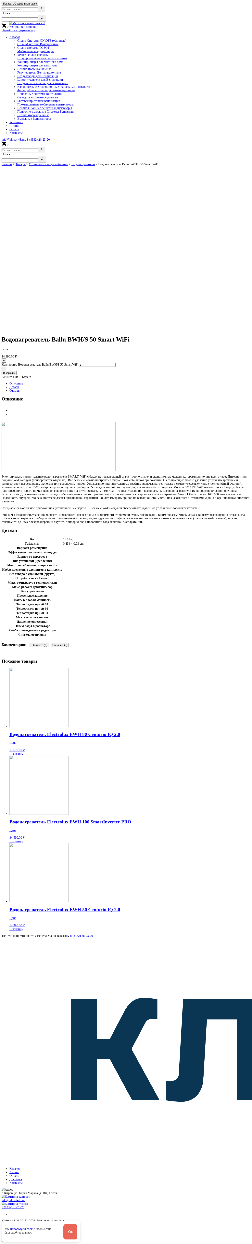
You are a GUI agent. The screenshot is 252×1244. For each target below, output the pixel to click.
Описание (16, 383)
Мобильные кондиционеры (35, 51)
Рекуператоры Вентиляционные (39, 72)
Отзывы (14, 390)
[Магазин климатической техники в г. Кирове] (33, 26)
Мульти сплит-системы (32, 54)
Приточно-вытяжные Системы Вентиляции (46, 111)
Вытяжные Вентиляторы (34, 118)
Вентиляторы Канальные (34, 69)
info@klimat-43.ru (13, 139)
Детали (14, 387)
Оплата (14, 129)
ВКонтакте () (39, 645)
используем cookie (22, 1229)
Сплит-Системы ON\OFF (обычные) (41, 40)
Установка (16, 122)
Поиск (6, 13)
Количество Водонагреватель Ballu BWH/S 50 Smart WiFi (40, 364)
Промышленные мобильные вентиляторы (45, 104)
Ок (70, 1232)
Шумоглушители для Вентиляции (40, 79)
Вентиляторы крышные (33, 115)
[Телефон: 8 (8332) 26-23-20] (16, 1203)
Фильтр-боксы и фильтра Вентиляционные (46, 90)
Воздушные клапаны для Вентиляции (42, 83)
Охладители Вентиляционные (37, 97)
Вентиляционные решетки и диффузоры (44, 108)
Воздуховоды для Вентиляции (37, 76)
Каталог (14, 37)
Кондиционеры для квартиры (37, 65)
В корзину (9, 372)
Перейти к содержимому (18, 30)
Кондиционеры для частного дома (40, 61)
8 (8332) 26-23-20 (38, 139)
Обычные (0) (59, 645)
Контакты (16, 132)
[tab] (129, 383)
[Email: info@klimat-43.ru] (16, 1196)
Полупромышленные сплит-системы (42, 58)
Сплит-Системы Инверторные (37, 44)
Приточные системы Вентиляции (40, 93)
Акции (14, 125)
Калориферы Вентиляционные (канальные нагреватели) (55, 86)
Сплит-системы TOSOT (33, 47)
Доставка (15, 1179)
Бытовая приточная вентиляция (38, 101)
